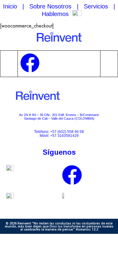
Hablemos (55, 14)
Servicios (96, 6)
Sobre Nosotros (50, 6)
